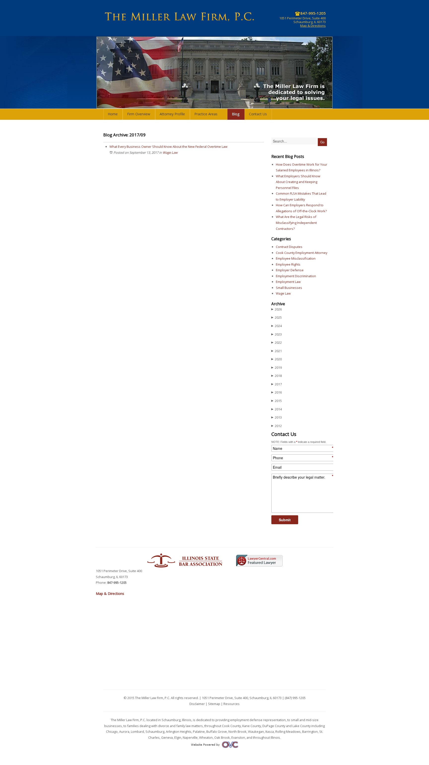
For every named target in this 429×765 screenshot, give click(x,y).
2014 (276, 409)
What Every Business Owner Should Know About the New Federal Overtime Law (168, 146)
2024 (276, 326)
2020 (276, 359)
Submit (285, 519)
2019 (276, 367)
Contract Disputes (289, 247)
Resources (231, 704)
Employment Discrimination (296, 276)
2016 (276, 392)
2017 (276, 384)
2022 (276, 342)
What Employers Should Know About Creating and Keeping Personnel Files (298, 182)
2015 (276, 400)
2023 (276, 334)
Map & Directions (313, 25)
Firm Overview (138, 114)
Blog (236, 114)
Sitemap (214, 704)
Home (113, 114)
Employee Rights (288, 264)
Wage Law (170, 152)
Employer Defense (290, 270)
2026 (276, 309)
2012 (276, 426)
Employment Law (288, 281)
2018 (276, 375)
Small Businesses (289, 287)
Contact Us (258, 114)
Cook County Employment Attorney (301, 252)
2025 (276, 317)
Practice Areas (205, 114)
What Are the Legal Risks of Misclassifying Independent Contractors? (296, 222)
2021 (276, 351)
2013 (276, 417)
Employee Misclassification (296, 258)
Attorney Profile (172, 114)
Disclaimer (197, 704)
